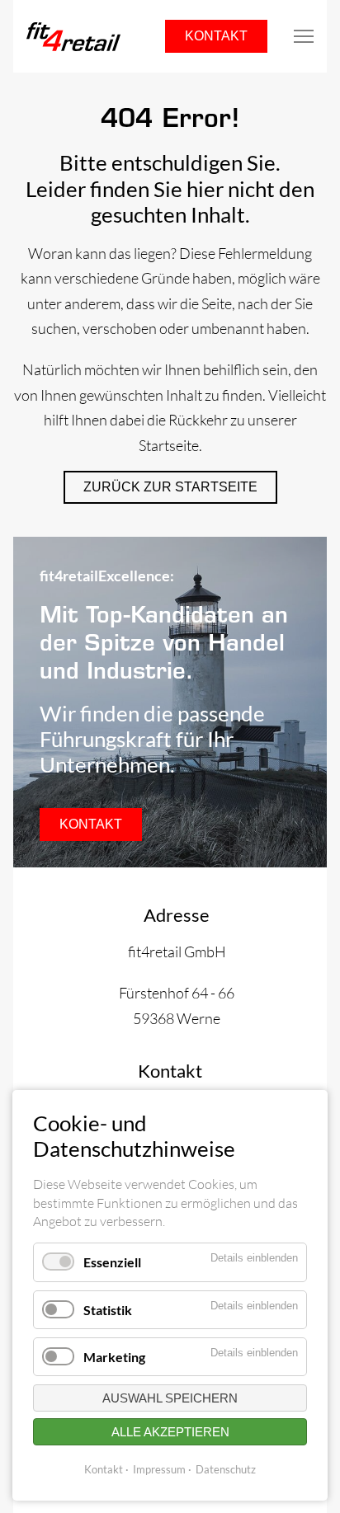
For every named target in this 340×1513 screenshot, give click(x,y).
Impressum (159, 1469)
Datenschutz (226, 1469)
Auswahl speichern (170, 1398)
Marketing (114, 1357)
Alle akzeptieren (170, 1432)
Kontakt (216, 36)
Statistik (107, 1310)
